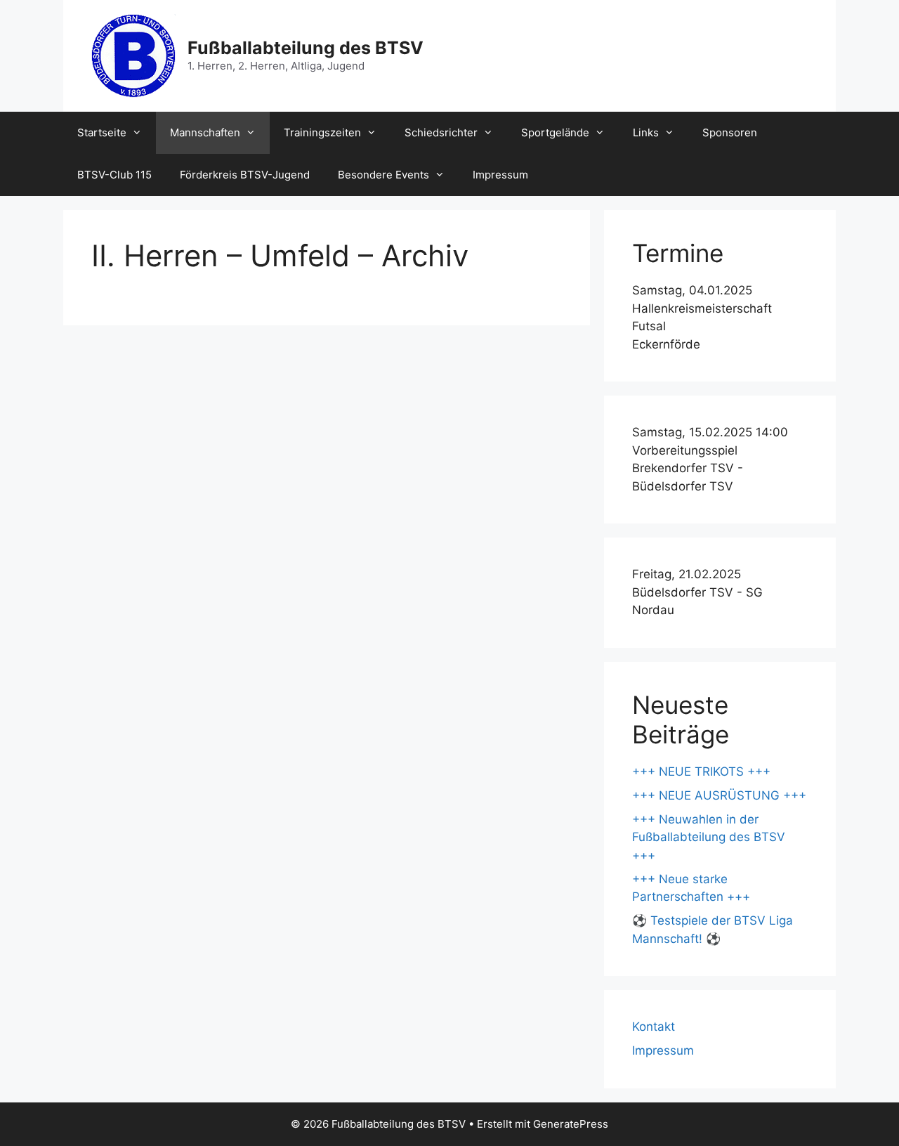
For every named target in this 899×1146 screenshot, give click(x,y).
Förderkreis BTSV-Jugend (245, 174)
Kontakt (653, 1027)
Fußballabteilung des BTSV (306, 47)
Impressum (500, 174)
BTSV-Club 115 (114, 174)
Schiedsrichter (441, 132)
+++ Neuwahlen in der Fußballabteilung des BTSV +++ (708, 837)
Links (646, 132)
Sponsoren (729, 132)
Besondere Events (383, 174)
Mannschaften (205, 132)
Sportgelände (555, 132)
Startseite (101, 132)
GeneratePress (570, 1124)
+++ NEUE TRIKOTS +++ (701, 771)
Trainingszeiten (322, 132)
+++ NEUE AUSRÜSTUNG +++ (719, 795)
